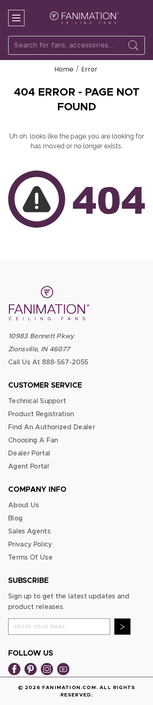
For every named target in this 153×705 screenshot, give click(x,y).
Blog (15, 518)
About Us (23, 505)
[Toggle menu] (16, 18)
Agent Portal (28, 466)
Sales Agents (29, 531)
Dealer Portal (29, 453)
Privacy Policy (30, 544)
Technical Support (37, 401)
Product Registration (41, 414)
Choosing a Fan (33, 440)
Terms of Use (30, 557)
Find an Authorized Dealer (51, 427)
